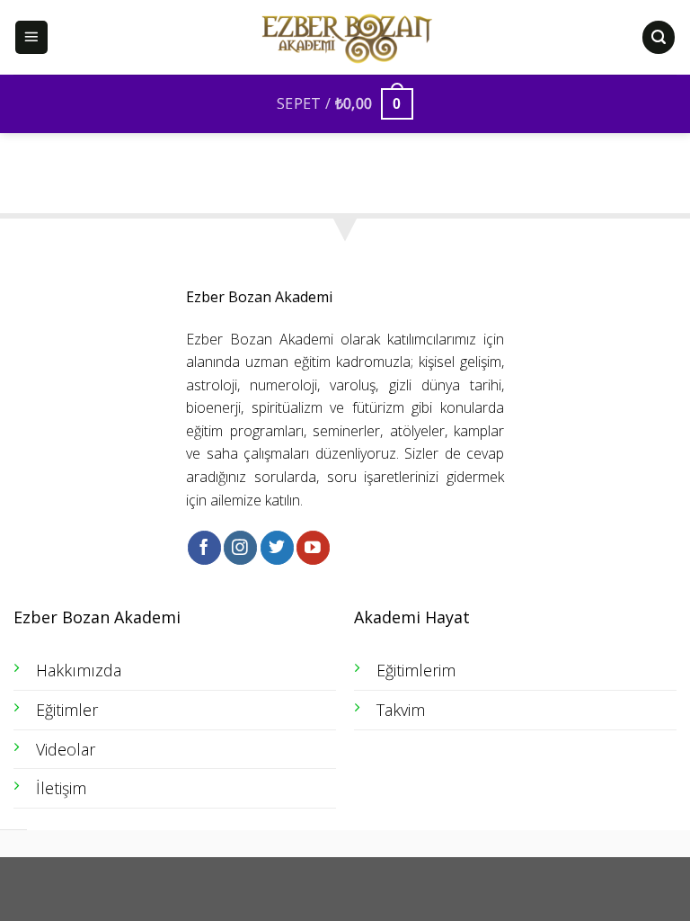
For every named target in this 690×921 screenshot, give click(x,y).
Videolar (65, 749)
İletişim (61, 788)
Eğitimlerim (416, 670)
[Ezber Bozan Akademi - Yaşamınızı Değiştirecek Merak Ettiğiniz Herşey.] (345, 38)
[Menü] (32, 37)
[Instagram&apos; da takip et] (240, 547)
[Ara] (658, 37)
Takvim (400, 709)
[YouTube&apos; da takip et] (313, 547)
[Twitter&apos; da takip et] (277, 547)
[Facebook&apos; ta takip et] (204, 547)
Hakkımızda (78, 670)
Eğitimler (67, 709)
